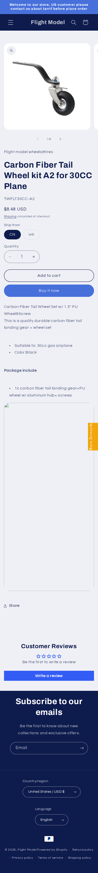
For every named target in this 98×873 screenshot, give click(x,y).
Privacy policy (22, 857)
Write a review (49, 676)
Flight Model (27, 849)
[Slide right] (60, 139)
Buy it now (49, 291)
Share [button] (14, 606)
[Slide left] (37, 139)
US (34, 235)
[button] (10, 22)
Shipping (10, 216)
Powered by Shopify (52, 849)
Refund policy (82, 849)
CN (12, 234)
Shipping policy (79, 857)
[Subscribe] (82, 748)
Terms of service (50, 857)
